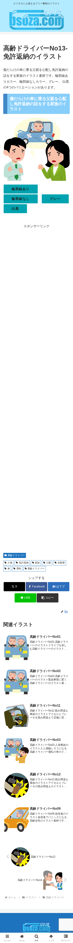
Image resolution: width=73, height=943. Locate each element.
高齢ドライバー (16, 555)
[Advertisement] (36, 389)
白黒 (15, 208)
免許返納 (24, 562)
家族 (37, 562)
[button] (47, 597)
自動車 (61, 562)
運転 (18, 568)
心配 (48, 562)
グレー (55, 198)
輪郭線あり (21, 189)
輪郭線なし (21, 198)
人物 (10, 562)
